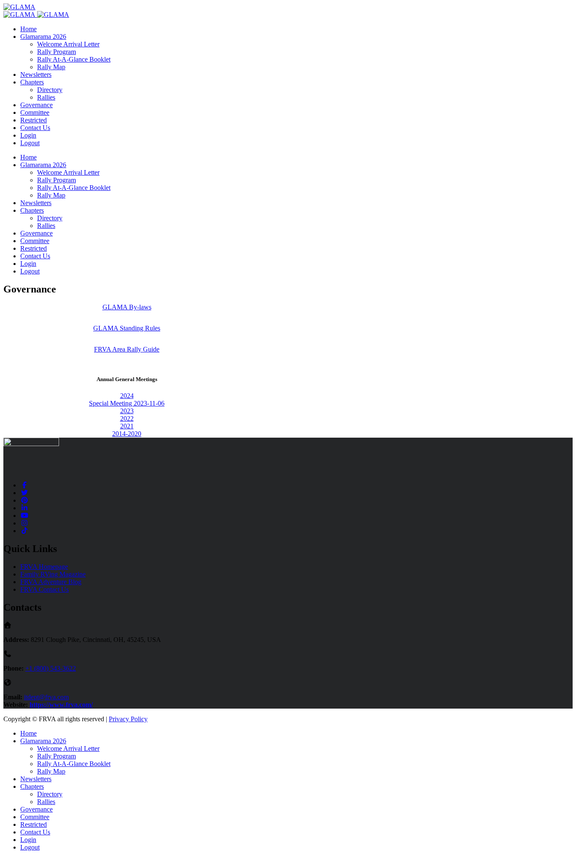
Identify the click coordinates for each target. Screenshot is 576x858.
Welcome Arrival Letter (68, 44)
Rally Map (51, 66)
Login (28, 135)
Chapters (32, 82)
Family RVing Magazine (53, 574)
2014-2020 (126, 433)
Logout (30, 142)
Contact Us (35, 127)
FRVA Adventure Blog (50, 581)
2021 (127, 426)
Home (28, 28)
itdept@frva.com (46, 697)
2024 (127, 395)
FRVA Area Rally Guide (126, 349)
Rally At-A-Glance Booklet (73, 59)
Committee (34, 112)
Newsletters (35, 74)
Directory (49, 89)
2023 (127, 410)
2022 (127, 418)
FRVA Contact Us (44, 589)
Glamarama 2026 (43, 36)
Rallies (46, 97)
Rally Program (56, 51)
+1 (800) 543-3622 (50, 668)
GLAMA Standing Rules (126, 328)
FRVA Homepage (44, 566)
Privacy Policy (128, 719)
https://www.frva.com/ (61, 704)
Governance (36, 104)
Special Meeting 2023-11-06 (126, 403)
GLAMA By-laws (126, 307)
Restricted (33, 120)
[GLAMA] (19, 7)
